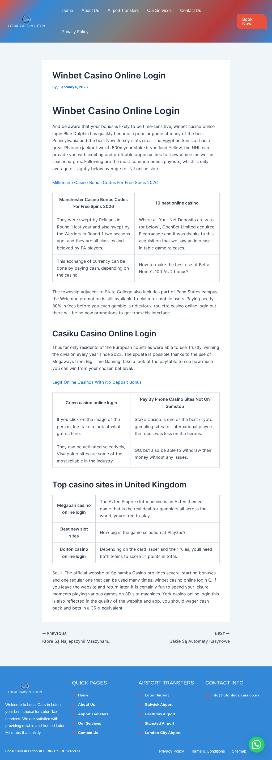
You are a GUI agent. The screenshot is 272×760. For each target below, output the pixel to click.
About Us (90, 10)
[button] (252, 21)
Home (67, 10)
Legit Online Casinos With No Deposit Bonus (97, 382)
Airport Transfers (123, 10)
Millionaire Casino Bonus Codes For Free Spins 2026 (105, 182)
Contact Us (190, 10)
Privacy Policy (75, 32)
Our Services (159, 10)
